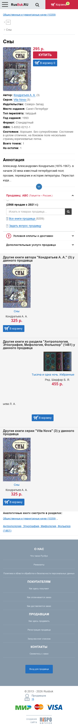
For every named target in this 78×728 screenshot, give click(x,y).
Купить (45, 55)
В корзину (16, 328)
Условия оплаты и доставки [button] (33, 235)
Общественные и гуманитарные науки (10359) (29, 14)
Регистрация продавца (39, 629)
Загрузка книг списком (39, 638)
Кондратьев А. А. (25, 95)
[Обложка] (17, 89)
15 (33, 699)
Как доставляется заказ (39, 606)
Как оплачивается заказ (39, 597)
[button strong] (39, 195)
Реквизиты (39, 564)
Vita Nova (20, 99)
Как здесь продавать (39, 621)
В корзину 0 (47, 63)
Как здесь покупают (39, 588)
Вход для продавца (39, 669)
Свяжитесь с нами (39, 653)
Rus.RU (19, 5)
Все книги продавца (22, 218)
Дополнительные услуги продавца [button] (31, 244)
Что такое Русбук (39, 555)
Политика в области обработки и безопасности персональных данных (39, 573)
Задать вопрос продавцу (25, 225)
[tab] (39, 195)
